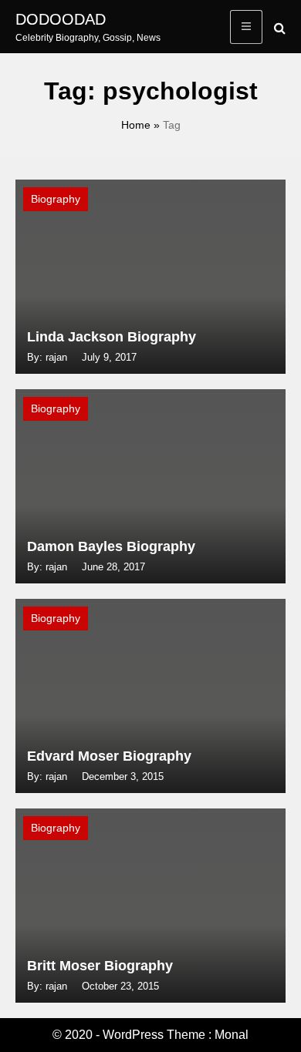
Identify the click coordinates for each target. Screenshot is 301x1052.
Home (135, 125)
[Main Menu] (246, 27)
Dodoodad (60, 19)
